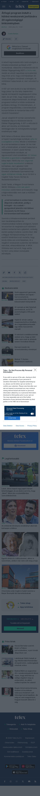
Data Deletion (7, 426)
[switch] (32, 414)
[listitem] (19, 409)
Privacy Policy (32, 426)
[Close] (36, 371)
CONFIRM (12, 418)
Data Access (20, 426)
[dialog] (20, 398)
